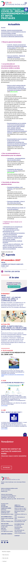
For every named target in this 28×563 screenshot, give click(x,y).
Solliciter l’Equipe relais (7, 521)
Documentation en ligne (7, 514)
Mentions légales (6, 551)
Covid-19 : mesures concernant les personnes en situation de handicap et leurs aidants (17, 46)
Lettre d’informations (20, 533)
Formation (3, 529)
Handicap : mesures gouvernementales (11, 30)
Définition (3, 509)
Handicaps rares (6, 508)
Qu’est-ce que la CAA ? (20, 508)
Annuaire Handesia (6, 533)
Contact (17, 535)
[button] (26, 9)
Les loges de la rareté (7, 531)
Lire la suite (4, 405)
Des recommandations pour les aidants (12, 35)
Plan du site (5, 558)
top (25, 434)
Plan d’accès (5, 554)
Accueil (3, 505)
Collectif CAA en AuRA (20, 509)
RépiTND (3, 528)
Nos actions (5, 523)
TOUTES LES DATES (12, 271)
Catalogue (17, 528)
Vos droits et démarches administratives (12, 36)
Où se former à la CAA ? (20, 520)
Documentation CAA (19, 521)
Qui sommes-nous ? (6, 516)
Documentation (19, 524)
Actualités (14, 24)
